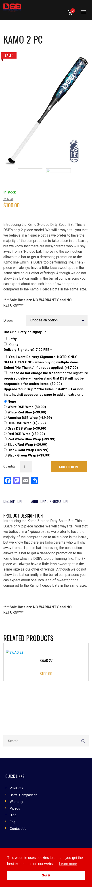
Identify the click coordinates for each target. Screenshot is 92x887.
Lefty (12, 339)
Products (16, 788)
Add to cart (69, 466)
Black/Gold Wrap (28, 450)
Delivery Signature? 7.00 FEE (28, 350)
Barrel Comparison (23, 795)
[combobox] (57, 320)
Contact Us (18, 829)
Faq (12, 822)
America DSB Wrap (30, 418)
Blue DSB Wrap (27, 423)
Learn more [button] (68, 864)
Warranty (16, 802)
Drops (8, 320)
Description (12, 501)
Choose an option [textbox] (44, 320)
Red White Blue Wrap (31, 439)
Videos (15, 808)
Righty (13, 344)
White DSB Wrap (27, 407)
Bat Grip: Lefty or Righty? (25, 332)
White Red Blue (27, 412)
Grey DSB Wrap (27, 428)
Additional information (49, 501)
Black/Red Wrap (27, 445)
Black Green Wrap (29, 455)
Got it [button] (46, 875)
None (12, 402)
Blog (13, 815)
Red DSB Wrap (26, 434)
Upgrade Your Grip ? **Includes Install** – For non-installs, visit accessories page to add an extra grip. (44, 392)
